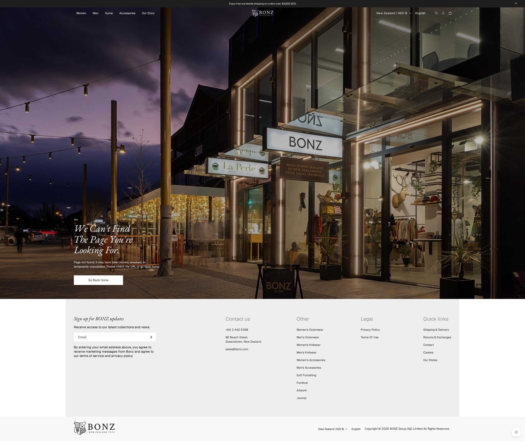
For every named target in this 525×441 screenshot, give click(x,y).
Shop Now (262, 233)
